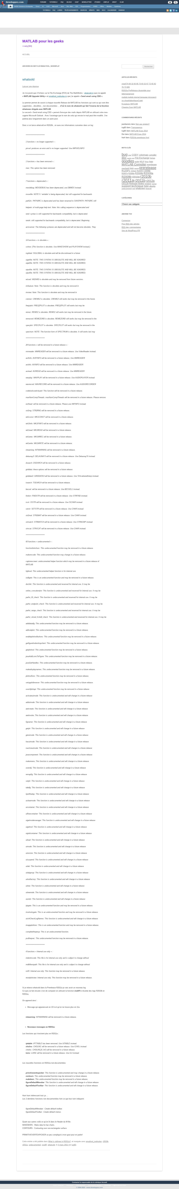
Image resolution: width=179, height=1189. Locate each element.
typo (146, 186)
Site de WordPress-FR (131, 231)
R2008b (139, 173)
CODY (135, 155)
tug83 (74, 1145)
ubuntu (152, 186)
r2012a (150, 180)
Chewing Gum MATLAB (131, 107)
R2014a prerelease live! (139, 137)
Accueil (26, 54)
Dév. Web (70, 6)
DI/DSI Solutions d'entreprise (23, 6)
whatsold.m (89, 93)
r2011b (140, 180)
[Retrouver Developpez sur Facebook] (173, 10)
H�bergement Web (119, 1185)
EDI (77, 6)
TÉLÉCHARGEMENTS (71, 10)
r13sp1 (133, 171)
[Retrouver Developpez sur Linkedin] (176, 10)
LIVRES (59, 10)
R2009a (148, 173)
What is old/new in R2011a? (59, 1141)
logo (151, 161)
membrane (152, 165)
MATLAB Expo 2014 (139, 131)
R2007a (125, 173)
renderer (148, 184)
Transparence (136, 127)
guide (137, 162)
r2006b (147, 171)
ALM (47, 6)
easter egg (130, 158)
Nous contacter (58, 1185)
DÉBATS (91, 10)
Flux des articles (130, 224)
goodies (128, 161)
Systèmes (117, 6)
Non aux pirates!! (142, 124)
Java (62, 6)
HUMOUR (122, 10)
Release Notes (136, 183)
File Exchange (142, 158)
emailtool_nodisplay (94, 1141)
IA (43, 6)
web (133, 188)
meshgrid (125, 168)
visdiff (44, 1145)
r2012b (125, 183)
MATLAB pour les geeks (43, 41)
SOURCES (83, 10)
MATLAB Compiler (134, 164)
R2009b (126, 176)
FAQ (54, 10)
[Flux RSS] (168, 10)
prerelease (147, 168)
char (129, 155)
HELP (142, 162)
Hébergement (80, 1185)
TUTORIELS (46, 10)
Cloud (37, 6)
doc (124, 157)
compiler (152, 155)
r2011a (25, 1145)
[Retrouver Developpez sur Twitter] (170, 10)
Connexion (126, 221)
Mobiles (109, 6)
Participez (69, 1185)
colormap (143, 155)
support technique (132, 185)
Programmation (85, 6)
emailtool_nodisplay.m (58, 96)
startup (154, 184)
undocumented (35, 1145)
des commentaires (131, 227)
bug (125, 154)
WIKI (98, 10)
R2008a (131, 173)
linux (147, 162)
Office (102, 6)
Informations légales (95, 1185)
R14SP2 (140, 171)
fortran (152, 158)
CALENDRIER (112, 10)
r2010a (136, 176)
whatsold (28, 79)
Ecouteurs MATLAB (130, 104)
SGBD (95, 6)
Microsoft (55, 6)
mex (132, 168)
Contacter (75, 1182)
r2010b (105, 1141)
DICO (103, 10)
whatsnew (140, 188)
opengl (136, 168)
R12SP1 (126, 170)
